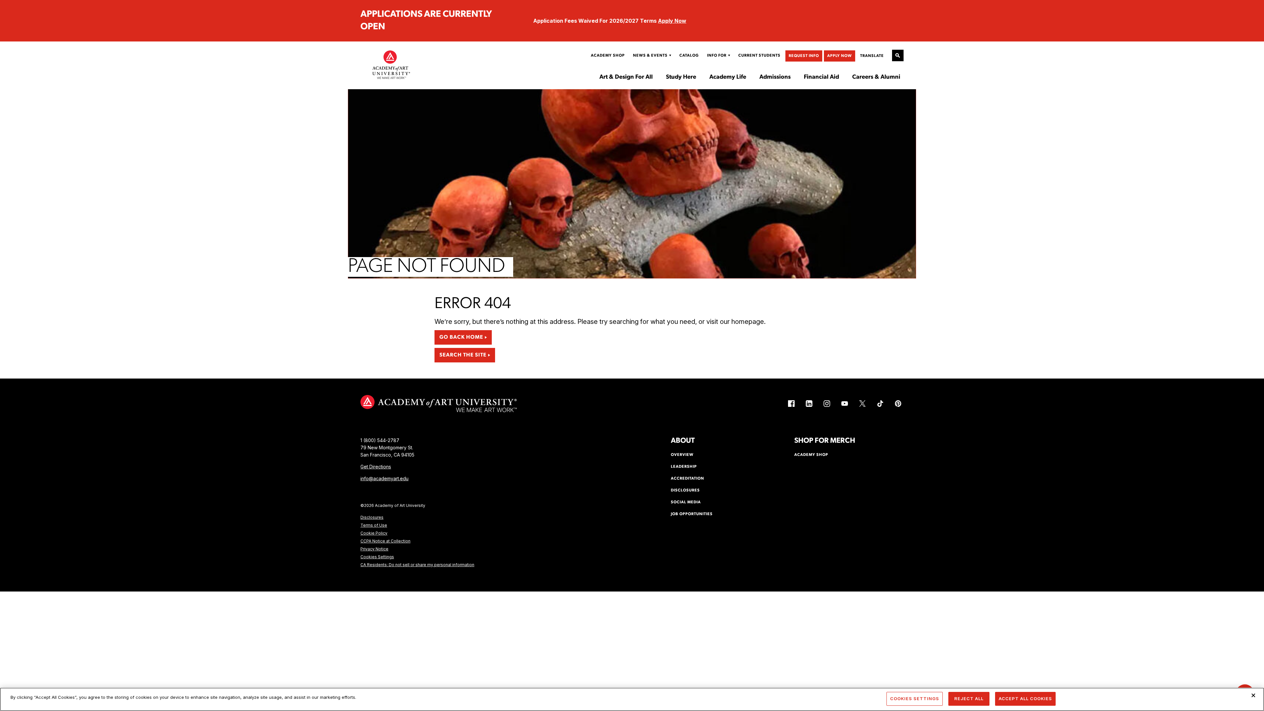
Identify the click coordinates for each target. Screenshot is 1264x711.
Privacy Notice (374, 548)
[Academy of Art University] (391, 64)
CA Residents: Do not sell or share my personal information (417, 564)
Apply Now (672, 20)
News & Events (650, 56)
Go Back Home (461, 337)
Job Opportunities (692, 514)
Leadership (684, 467)
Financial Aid (821, 77)
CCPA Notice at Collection (385, 541)
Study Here (681, 77)
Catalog (689, 56)
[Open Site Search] (898, 55)
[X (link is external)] (862, 403)
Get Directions (375, 466)
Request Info (804, 56)
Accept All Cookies (1025, 698)
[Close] (1253, 695)
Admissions (775, 77)
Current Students (759, 56)
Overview (682, 455)
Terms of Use (373, 525)
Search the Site (463, 355)
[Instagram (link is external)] (826, 403)
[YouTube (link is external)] (844, 403)
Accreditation (687, 479)
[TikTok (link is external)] (880, 403)
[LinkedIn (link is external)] (809, 403)
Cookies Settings (377, 556)
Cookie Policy (373, 533)
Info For (716, 56)
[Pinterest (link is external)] (898, 403)
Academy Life (727, 77)
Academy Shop (608, 56)
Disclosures (371, 517)
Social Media (686, 502)
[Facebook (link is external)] (791, 403)
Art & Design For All (626, 77)
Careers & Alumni (876, 77)
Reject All (969, 698)
